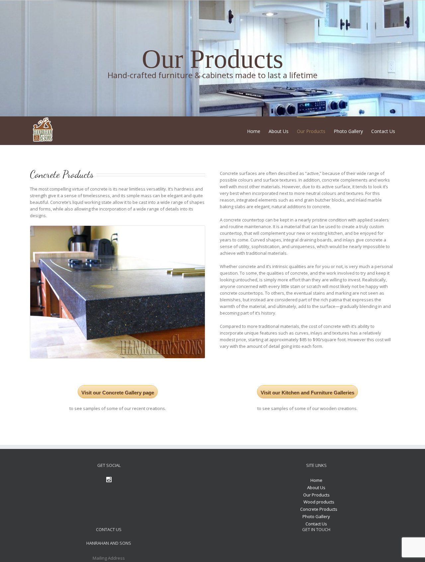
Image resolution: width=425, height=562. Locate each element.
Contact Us (316, 524)
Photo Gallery (316, 516)
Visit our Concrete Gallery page (117, 392)
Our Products (316, 495)
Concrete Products (318, 509)
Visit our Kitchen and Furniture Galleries (307, 392)
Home (316, 480)
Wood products (318, 502)
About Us (316, 488)
